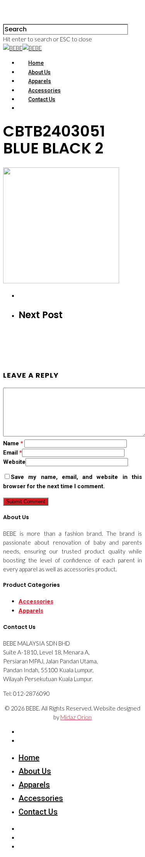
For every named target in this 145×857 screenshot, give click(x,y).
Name (13, 443)
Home (36, 63)
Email (12, 452)
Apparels (39, 81)
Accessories (44, 90)
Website (14, 461)
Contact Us (41, 99)
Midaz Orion (76, 717)
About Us (39, 72)
